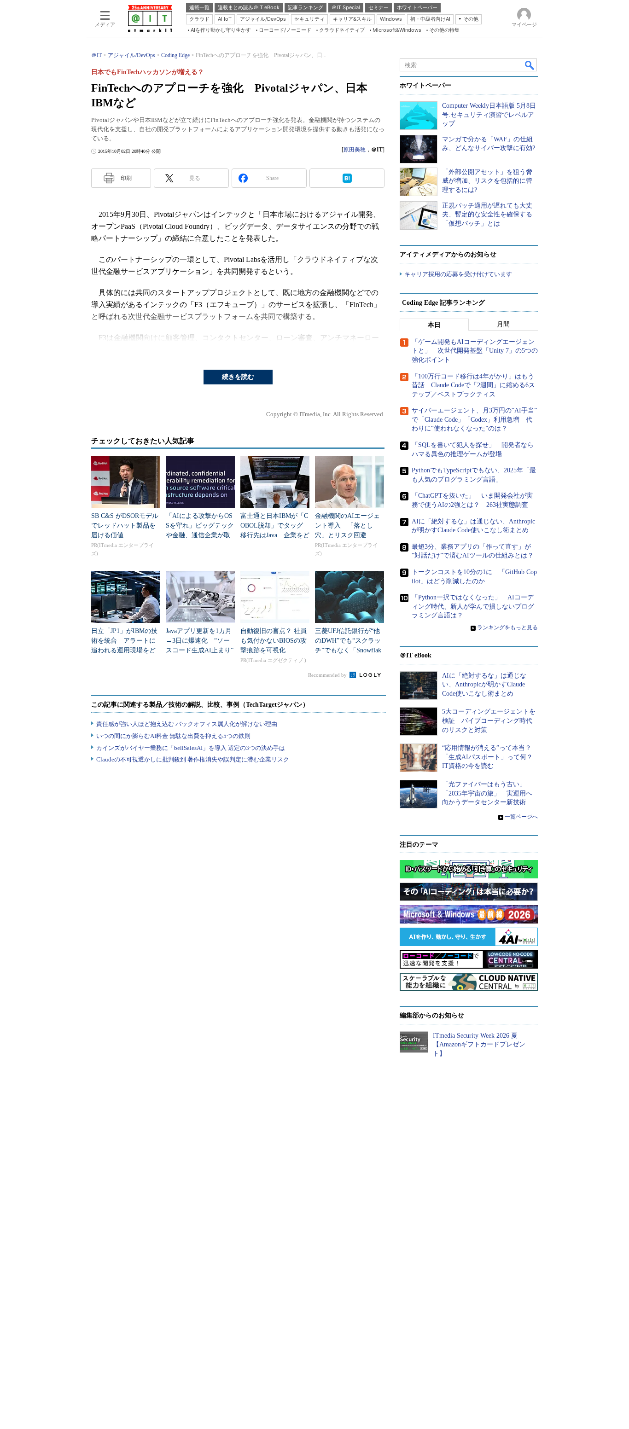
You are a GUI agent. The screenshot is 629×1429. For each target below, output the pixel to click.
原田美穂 (355, 149)
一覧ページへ (521, 816)
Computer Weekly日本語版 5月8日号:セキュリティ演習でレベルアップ (489, 114)
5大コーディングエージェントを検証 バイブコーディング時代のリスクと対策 (489, 720)
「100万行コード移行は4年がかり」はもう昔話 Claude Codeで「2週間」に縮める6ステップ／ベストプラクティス (473, 385)
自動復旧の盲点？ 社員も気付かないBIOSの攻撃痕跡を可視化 (273, 640)
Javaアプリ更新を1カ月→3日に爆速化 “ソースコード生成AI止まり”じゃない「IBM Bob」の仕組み (199, 650)
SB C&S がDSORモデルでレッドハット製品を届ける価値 (124, 525)
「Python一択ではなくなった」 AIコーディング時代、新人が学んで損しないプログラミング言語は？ (473, 606)
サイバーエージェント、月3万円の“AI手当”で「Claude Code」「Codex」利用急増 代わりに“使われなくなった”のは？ (474, 419)
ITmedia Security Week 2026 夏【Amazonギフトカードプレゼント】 (479, 1044)
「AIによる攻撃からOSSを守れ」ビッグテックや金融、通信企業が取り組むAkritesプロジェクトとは (200, 535)
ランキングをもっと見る (507, 627)
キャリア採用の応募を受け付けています (458, 274)
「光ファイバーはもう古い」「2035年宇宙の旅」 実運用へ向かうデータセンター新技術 (487, 793)
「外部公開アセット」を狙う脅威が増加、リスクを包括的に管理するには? (487, 180)
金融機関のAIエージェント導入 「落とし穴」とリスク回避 (347, 525)
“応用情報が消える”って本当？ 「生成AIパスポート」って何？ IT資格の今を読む (490, 756)
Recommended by (328, 675)
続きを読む (238, 376)
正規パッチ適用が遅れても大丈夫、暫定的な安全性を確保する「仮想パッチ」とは (487, 214)
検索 (530, 64)
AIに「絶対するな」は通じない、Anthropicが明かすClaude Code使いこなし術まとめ (484, 684)
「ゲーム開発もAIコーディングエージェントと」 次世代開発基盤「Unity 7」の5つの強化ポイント (475, 350)
